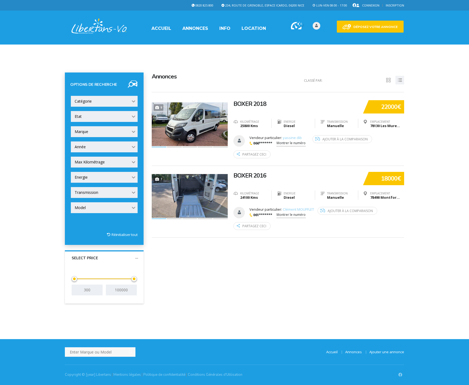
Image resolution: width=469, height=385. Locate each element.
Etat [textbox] (78, 116)
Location (254, 28)
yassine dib (292, 137)
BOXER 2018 (249, 104)
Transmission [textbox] (86, 192)
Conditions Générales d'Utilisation (215, 374)
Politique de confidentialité (164, 374)
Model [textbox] (80, 207)
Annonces (195, 28)
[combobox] (104, 101)
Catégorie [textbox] (83, 101)
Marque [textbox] (81, 131)
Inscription (395, 5)
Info (224, 28)
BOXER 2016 (249, 175)
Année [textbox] (80, 146)
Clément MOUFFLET (298, 209)
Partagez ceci (254, 154)
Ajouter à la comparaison (345, 139)
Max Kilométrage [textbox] (90, 162)
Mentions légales (127, 374)
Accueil (161, 28)
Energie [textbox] (81, 177)
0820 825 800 (204, 5)
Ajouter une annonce (386, 351)
